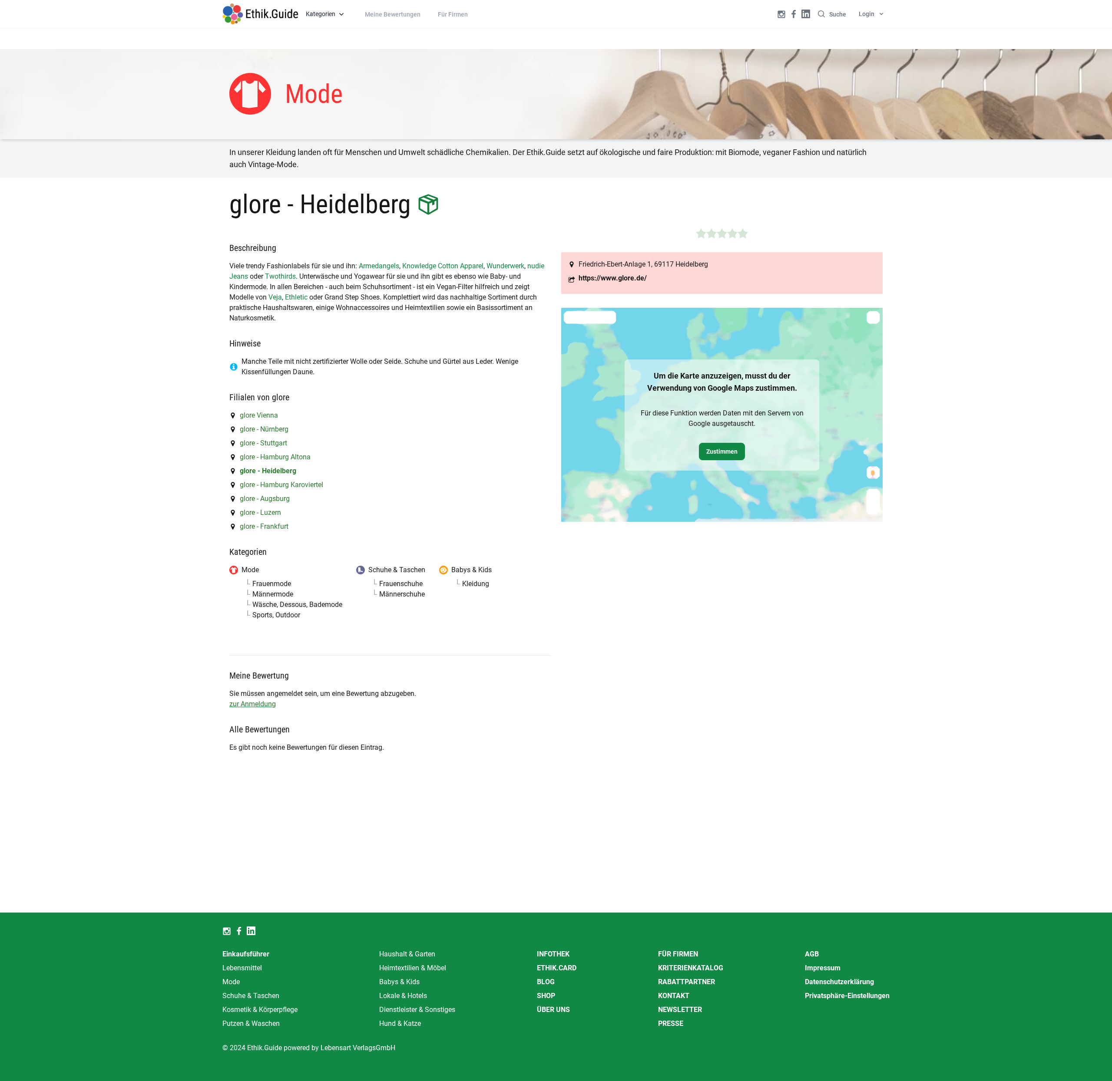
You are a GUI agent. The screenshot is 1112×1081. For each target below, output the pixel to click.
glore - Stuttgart (263, 443)
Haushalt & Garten (407, 954)
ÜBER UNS (553, 1009)
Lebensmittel (242, 968)
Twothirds (280, 276)
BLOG (546, 982)
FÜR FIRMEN (678, 954)
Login (866, 13)
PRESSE (670, 1023)
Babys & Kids (399, 982)
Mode (231, 982)
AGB (812, 954)
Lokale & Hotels (403, 996)
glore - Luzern (260, 512)
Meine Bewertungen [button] (392, 14)
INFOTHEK (553, 954)
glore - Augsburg (265, 498)
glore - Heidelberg (268, 471)
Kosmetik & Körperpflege (260, 1009)
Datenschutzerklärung (839, 982)
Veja (275, 297)
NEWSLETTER (680, 1009)
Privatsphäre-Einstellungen (847, 996)
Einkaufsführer (245, 954)
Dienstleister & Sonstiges (417, 1009)
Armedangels (379, 266)
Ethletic (296, 297)
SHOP (546, 996)
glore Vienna (259, 415)
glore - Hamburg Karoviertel (281, 485)
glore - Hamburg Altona (275, 457)
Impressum (823, 968)
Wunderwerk (505, 266)
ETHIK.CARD (556, 968)
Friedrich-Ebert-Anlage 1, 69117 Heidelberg (643, 264)
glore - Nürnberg (264, 429)
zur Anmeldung (252, 704)
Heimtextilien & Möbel (412, 968)
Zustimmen (722, 451)
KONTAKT (673, 996)
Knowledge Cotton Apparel (442, 266)
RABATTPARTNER (686, 982)
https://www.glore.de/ (613, 278)
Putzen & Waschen (251, 1023)
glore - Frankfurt (264, 526)
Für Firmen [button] (453, 14)
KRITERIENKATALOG (690, 968)
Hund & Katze (400, 1023)
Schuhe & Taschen (250, 996)
